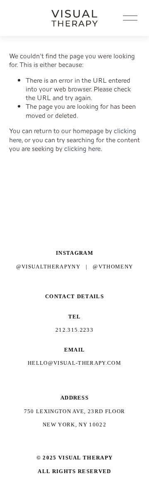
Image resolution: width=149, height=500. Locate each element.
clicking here (82, 148)
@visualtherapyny (48, 266)
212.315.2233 (74, 330)
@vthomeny (113, 266)
